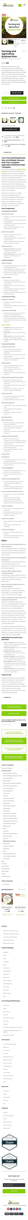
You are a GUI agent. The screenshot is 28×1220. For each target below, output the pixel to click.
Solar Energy (6, 848)
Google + (11, 108)
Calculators (6, 1091)
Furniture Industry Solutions (9, 813)
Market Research (6, 869)
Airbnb (4, 955)
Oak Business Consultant (12, 1205)
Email (14, 108)
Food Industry (6, 811)
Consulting (5, 961)
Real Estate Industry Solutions (10, 833)
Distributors (6, 1047)
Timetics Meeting (6, 876)
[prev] (23, 51)
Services (4, 874)
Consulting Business (8, 791)
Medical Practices (7, 1060)
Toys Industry (6, 858)
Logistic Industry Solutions (9, 823)
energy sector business (8, 798)
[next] (26, 51)
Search (24, 725)
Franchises (4, 864)
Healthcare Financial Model (9, 816)
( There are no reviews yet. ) (14, 58)
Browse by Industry (6, 770)
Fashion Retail (6, 803)
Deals (3, 861)
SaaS (4, 996)
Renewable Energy (7, 836)
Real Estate (6, 990)
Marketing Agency (7, 983)
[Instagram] (11, 1209)
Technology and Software (9, 853)
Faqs (4, 1103)
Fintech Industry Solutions (9, 806)
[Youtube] (8, 1209)
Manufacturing (6, 826)
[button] (20, 5)
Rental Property (7, 993)
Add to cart (17, 93)
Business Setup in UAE (8, 943)
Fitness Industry (7, 808)
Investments (6, 974)
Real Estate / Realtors (8, 1018)
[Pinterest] (17, 1209)
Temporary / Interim (8, 1075)
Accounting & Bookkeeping (10, 937)
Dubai (4, 1082)
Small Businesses (7, 1066)
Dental (4, 1008)
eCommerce (6, 968)
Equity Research (7, 971)
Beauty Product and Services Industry (12, 783)
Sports (4, 851)
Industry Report (5, 866)
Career (5, 1119)
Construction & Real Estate (9, 1044)
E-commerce (6, 1050)
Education (5, 796)
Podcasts (5, 1100)
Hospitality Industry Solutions (10, 821)
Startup (5, 965)
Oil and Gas (6, 831)
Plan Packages (5, 871)
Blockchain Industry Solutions (10, 786)
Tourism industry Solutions (9, 856)
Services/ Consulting (8, 846)
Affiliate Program (7, 1122)
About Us (5, 1112)
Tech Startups (6, 1072)
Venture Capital (7, 980)
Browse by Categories (7, 768)
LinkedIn (8, 108)
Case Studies (6, 1097)
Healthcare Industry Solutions (10, 818)
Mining (4, 828)
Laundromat (6, 977)
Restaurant (5, 838)
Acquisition (6, 952)
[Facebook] (14, 1209)
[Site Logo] (9, 5)
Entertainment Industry (8, 801)
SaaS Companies (7, 1063)
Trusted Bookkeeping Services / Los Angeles (12, 1031)
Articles (5, 1094)
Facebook (3, 108)
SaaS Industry (6, 843)
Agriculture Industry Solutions (10, 773)
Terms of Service (7, 1125)
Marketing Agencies (8, 1057)
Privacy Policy (6, 1128)
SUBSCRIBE (14, 1191)
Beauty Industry (7, 781)
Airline (4, 958)
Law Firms (5, 1015)
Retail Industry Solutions (9, 841)
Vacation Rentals (7, 1079)
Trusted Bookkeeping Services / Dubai (12, 1027)
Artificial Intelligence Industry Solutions (12, 776)
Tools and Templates (8, 1115)
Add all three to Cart (11, 129)
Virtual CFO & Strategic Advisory (11, 934)
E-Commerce (6, 793)
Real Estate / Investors (8, 1035)
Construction (6, 1005)
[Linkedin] (20, 1209)
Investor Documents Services (10, 930)
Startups (5, 1024)
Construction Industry (8, 788)
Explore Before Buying (14, 98)
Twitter (5, 108)
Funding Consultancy (8, 940)
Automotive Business (8, 778)
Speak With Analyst (14, 102)
